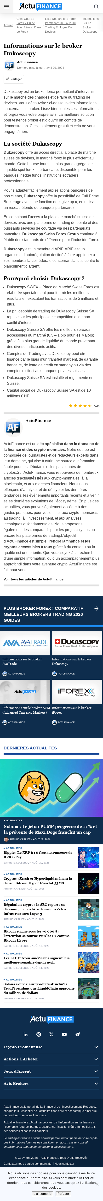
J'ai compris (42, 1194)
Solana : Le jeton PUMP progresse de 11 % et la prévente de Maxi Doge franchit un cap (50, 829)
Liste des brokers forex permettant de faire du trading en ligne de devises (60, 25)
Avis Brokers (16, 1083)
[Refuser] (97, 1184)
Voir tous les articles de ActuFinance (33, 579)
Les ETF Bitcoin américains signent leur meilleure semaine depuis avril (37, 960)
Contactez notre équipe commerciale (28, 1163)
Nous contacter (64, 1163)
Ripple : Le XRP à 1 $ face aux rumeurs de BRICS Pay (38, 854)
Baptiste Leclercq (16, 863)
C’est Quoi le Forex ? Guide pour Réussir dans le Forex (29, 25)
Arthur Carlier (20, 839)
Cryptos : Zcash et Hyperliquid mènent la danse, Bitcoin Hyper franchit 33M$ (38, 880)
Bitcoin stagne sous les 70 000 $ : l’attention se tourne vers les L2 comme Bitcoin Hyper (36, 936)
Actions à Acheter (21, 1059)
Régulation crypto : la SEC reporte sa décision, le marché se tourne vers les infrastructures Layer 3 (35, 909)
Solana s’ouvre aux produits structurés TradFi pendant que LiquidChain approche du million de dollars (39, 989)
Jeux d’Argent (17, 1071)
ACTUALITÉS (14, 820)
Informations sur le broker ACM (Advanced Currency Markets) (26, 710)
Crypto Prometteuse (23, 1046)
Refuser (63, 1194)
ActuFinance (16, 674)
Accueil (8, 25)
